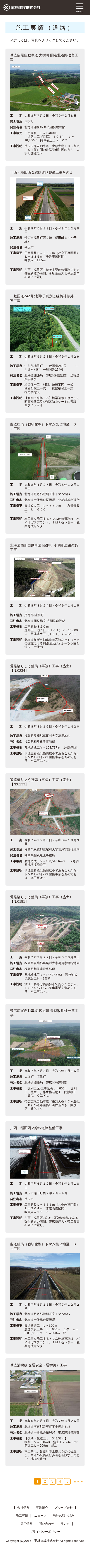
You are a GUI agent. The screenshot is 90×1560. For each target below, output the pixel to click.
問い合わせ (46, 1523)
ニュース (40, 1515)
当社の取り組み (63, 1515)
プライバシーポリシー (45, 1531)
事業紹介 (42, 1507)
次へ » (78, 1481)
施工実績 (22, 1515)
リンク (65, 1523)
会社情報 (23, 1507)
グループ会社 (63, 1507)
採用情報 (26, 1523)
